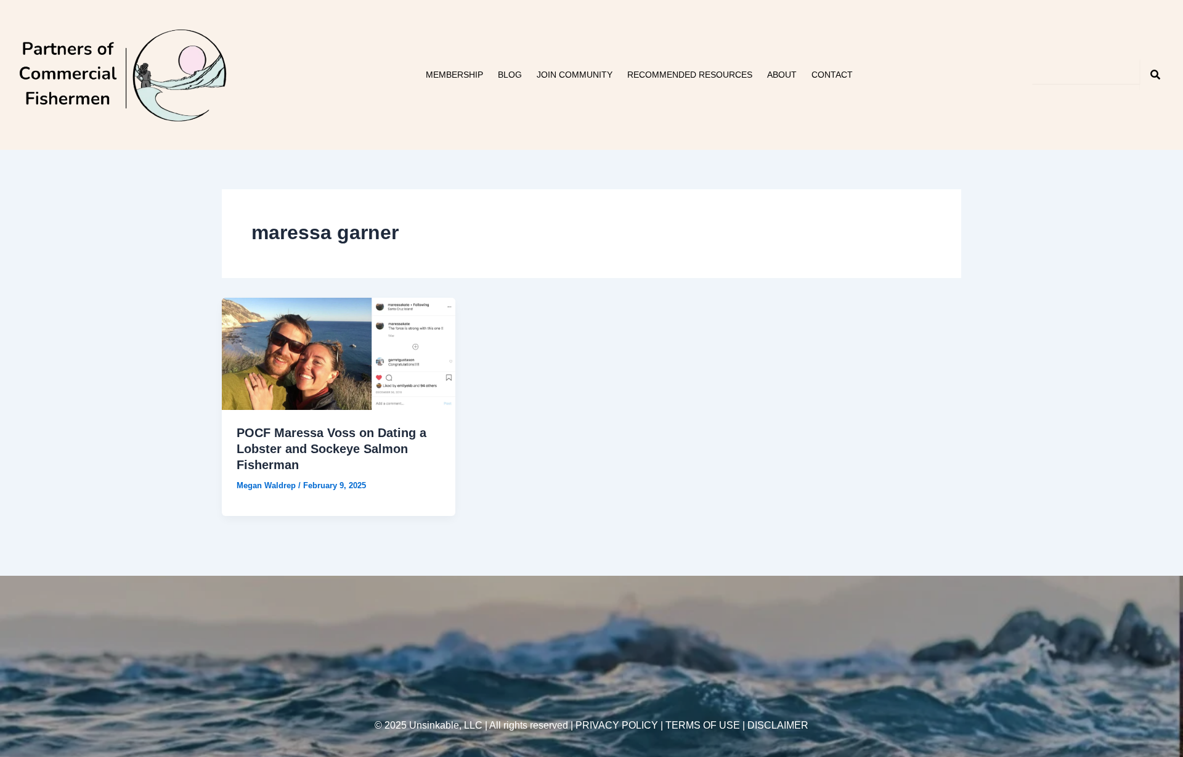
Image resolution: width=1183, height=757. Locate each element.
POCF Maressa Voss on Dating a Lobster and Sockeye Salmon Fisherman (331, 449)
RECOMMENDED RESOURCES (689, 75)
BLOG (510, 75)
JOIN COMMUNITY (574, 75)
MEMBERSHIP (454, 75)
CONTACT (832, 75)
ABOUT (782, 75)
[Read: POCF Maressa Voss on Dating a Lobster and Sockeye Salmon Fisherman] (338, 353)
